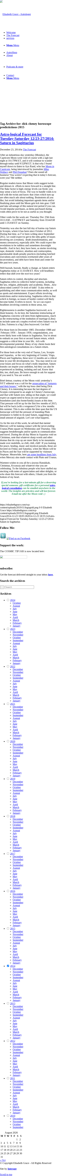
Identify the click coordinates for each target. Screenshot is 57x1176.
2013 (12, 1003)
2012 (12, 1041)
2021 (12, 704)
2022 (12, 666)
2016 (12, 891)
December (18, 632)
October (17, 603)
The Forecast (29, 149)
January (16, 625)
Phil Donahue (20, 172)
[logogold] (15, 14)
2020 (12, 741)
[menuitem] (31, 32)
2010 (12, 1115)
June (15, 611)
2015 (12, 928)
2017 (12, 853)
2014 (12, 966)
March (16, 620)
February (17, 623)
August (16, 606)
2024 (12, 600)
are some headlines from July (41, 454)
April (15, 617)
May (15, 614)
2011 (12, 1078)
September (18, 640)
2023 (12, 629)
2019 (12, 778)
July (15, 608)
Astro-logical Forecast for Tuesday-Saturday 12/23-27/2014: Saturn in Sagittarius (27, 138)
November (18, 634)
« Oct (3, 1160)
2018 (12, 816)
